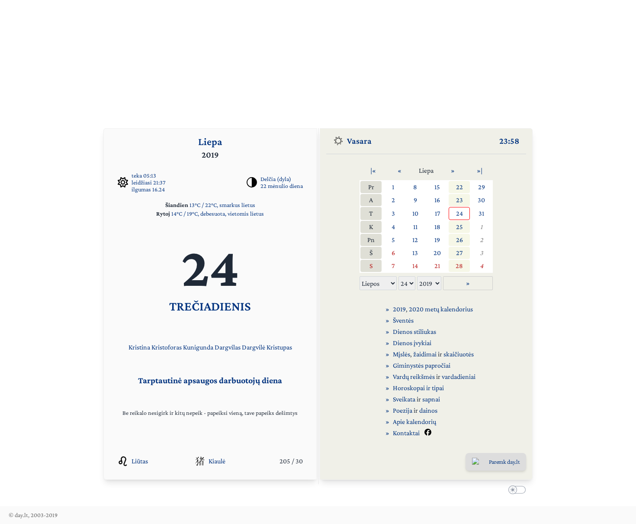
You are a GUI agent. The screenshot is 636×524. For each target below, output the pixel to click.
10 (415, 213)
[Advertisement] (318, 60)
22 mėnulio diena (281, 185)
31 (481, 213)
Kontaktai (406, 433)
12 (415, 239)
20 (437, 252)
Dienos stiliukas (414, 331)
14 (415, 265)
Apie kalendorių (414, 421)
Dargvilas (228, 347)
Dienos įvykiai (412, 342)
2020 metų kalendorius (441, 309)
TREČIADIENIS (210, 306)
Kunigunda (198, 347)
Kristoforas (166, 347)
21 (437, 265)
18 (437, 226)
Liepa (210, 141)
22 (459, 187)
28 (459, 265)
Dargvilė (253, 347)
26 (459, 239)
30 (481, 200)
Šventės (403, 320)
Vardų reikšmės (414, 376)
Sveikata (404, 399)
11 (415, 226)
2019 (399, 309)
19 (437, 239)
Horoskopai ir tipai (418, 387)
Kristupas (279, 347)
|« (373, 170)
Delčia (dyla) (275, 178)
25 (459, 226)
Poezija (402, 410)
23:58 (509, 141)
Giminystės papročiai (421, 365)
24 (459, 213)
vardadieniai (458, 376)
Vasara (359, 141)
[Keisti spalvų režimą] (515, 491)
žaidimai (425, 354)
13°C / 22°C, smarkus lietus (222, 204)
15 (437, 187)
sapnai (431, 399)
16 (437, 200)
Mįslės (401, 354)
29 (481, 187)
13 (415, 252)
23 (459, 200)
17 (437, 213)
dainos (428, 410)
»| (479, 170)
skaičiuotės (458, 354)
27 (459, 252)
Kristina (139, 347)
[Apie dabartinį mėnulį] (252, 182)
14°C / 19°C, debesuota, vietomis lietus (217, 213)
